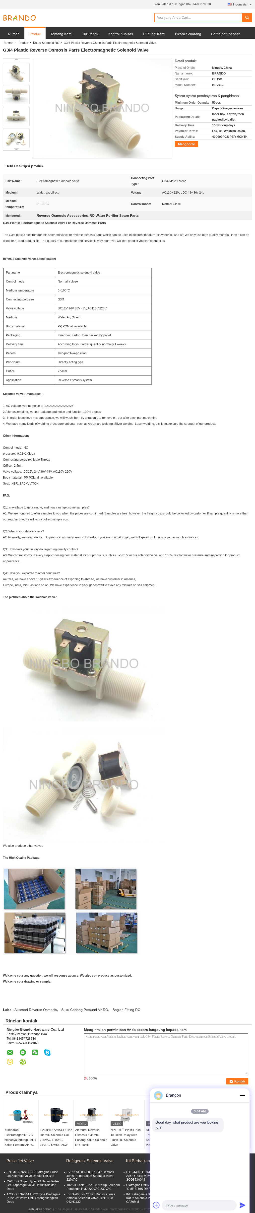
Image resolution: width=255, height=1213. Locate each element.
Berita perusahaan (225, 34)
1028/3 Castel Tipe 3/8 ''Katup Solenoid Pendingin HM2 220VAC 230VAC (93, 1187)
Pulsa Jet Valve (20, 1161)
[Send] (243, 1205)
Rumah (13, 34)
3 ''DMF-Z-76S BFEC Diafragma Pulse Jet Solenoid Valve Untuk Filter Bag (32, 1174)
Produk (35, 34)
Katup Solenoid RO (46, 43)
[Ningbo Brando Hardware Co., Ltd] (19, 18)
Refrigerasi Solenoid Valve (90, 1161)
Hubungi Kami (154, 34)
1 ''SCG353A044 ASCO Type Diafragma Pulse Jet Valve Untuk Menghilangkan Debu (33, 1198)
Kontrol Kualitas (120, 34)
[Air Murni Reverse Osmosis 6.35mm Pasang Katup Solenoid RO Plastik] (91, 1115)
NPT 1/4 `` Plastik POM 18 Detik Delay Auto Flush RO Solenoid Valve (126, 1137)
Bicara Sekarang (188, 34)
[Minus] (243, 1095)
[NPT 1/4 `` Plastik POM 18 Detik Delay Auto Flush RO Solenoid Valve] (126, 1115)
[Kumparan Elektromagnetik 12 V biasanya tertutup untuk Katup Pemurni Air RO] (20, 1115)
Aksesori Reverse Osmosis (35, 1010)
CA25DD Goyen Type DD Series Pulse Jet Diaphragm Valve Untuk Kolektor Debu (33, 1185)
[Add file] (156, 1205)
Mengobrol (186, 144)
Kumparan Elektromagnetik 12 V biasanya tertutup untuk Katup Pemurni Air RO (20, 1137)
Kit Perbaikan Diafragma (147, 1161)
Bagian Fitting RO (126, 1010)
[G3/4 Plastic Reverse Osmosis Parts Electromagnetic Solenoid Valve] (16, 72)
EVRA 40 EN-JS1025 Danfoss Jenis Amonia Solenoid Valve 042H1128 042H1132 (90, 1198)
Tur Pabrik (90, 34)
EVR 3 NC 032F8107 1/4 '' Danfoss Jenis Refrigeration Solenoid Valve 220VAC (90, 1175)
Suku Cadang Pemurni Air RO (84, 1010)
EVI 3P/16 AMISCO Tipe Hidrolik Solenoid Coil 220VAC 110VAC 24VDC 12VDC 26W (56, 1137)
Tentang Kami (61, 34)
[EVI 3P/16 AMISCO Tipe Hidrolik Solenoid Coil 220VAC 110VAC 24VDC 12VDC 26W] (56, 1115)
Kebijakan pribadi (40, 1209)
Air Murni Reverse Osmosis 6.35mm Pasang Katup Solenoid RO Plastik (91, 1137)
